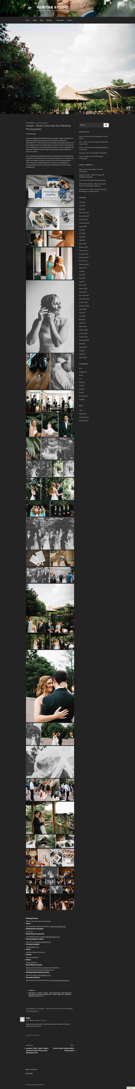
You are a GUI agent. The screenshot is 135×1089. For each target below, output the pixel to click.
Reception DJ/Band (33, 977)
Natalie (45, 123)
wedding (68, 994)
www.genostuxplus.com (42, 942)
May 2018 (82, 237)
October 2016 (83, 302)
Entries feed (82, 414)
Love (80, 378)
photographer (55, 993)
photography (66, 993)
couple (40, 993)
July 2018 (82, 230)
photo (46, 993)
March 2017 (82, 285)
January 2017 (83, 292)
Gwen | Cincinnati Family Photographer (94, 180)
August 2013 (83, 357)
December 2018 (84, 212)
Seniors (81, 392)
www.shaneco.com (44, 975)
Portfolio (49, 20)
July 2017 (82, 271)
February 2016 (83, 330)
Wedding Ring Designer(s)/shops (37, 972)
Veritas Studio (53, 7)
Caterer (29, 954)
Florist (28, 949)
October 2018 (83, 219)
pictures (38, 994)
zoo (42, 996)
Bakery (28, 960)
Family (81, 375)
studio (54, 994)
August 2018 (83, 226)
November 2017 (84, 257)
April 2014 (82, 354)
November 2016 (84, 299)
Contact (69, 20)
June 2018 (82, 233)
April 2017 (82, 281)
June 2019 (82, 205)
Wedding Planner (32, 918)
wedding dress (34, 996)
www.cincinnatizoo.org (58, 926)
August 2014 (83, 347)
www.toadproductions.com (60, 980)
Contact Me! (29, 1073)
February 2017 (83, 288)
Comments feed (84, 417)
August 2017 (83, 268)
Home (27, 20)
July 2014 (82, 350)
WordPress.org (83, 420)
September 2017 (84, 264)
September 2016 (84, 306)
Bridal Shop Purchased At (35, 934)
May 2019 (82, 209)
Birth (80, 368)
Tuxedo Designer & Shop (35, 939)
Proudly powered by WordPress (34, 1084)
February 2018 (83, 247)
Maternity (82, 382)
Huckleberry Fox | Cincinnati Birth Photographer (93, 153)
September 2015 (84, 340)
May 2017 (82, 278)
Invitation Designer (33, 944)
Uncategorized (83, 396)
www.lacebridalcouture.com (50, 937)
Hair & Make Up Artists (34, 965)
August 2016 (83, 309)
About (35, 20)
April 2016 (82, 323)
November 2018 (84, 216)
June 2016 (82, 316)
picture (32, 994)
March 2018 (82, 243)
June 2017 (82, 274)
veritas (61, 994)
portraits (47, 994)
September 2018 (84, 223)
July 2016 (82, 312)
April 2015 (82, 343)
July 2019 (82, 202)
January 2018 (83, 250)
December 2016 (84, 295)
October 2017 (83, 261)
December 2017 (84, 254)
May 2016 (82, 319)
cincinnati (33, 993)
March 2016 (82, 326)
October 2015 (83, 337)
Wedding (32, 990)
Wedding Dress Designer (35, 929)
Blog (41, 20)
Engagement (83, 372)
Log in (81, 410)
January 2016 (83, 333)
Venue (28, 923)
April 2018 (82, 240)
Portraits (81, 389)
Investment (60, 20)
